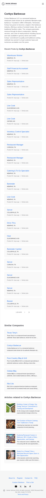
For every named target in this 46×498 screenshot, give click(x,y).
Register (20, 478)
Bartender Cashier (14, 249)
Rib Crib (10, 384)
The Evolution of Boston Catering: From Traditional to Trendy (27, 422)
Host (9, 236)
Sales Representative (15, 81)
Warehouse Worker (14, 55)
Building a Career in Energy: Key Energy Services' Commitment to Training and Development (27, 406)
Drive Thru (11, 223)
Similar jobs (25, 60)
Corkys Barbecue (14, 345)
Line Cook (11, 106)
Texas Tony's (12, 333)
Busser (10, 301)
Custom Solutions (18, 482)
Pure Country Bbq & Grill (17, 358)
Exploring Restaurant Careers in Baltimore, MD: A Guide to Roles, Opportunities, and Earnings (27, 437)
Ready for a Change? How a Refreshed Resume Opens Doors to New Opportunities (28, 453)
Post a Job (30, 482)
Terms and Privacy (23, 494)
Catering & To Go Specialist (18, 171)
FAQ (35, 478)
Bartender (11, 184)
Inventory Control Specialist (18, 132)
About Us (12, 478)
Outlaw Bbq (11, 371)
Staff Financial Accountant (17, 68)
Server (9, 210)
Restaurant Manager (15, 145)
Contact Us (28, 478)
